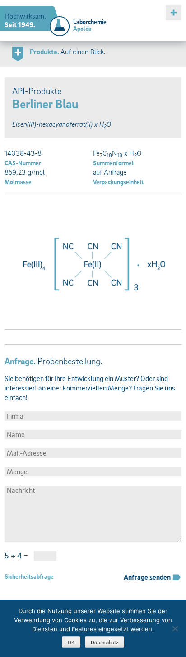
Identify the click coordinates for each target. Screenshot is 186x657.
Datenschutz (104, 642)
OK (71, 642)
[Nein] (174, 628)
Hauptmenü (173, 12)
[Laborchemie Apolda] (60, 21)
